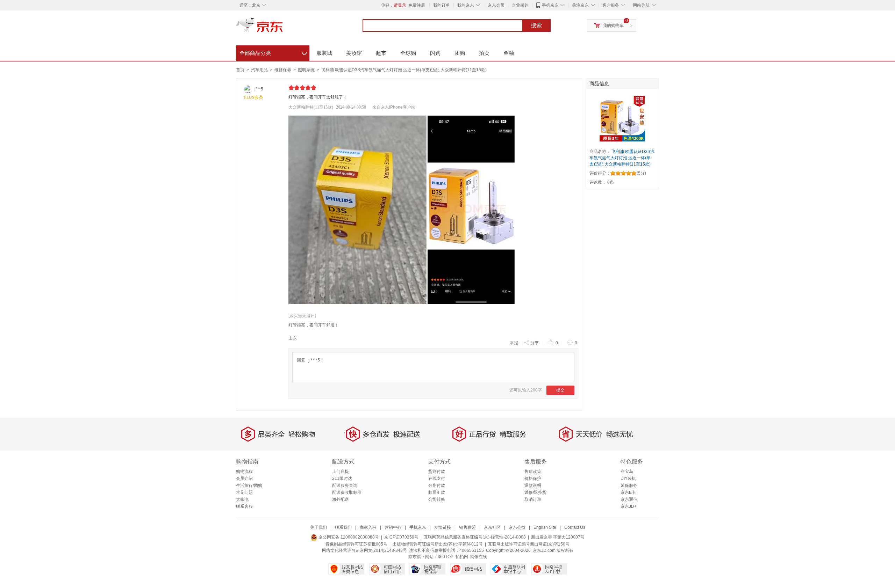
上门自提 (340, 471)
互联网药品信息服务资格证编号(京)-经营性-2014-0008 (475, 537)
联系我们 (343, 527)
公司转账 (436, 499)
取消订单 (532, 499)
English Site (545, 527)
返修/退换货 (535, 492)
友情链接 (442, 527)
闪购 (435, 53)
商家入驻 (368, 527)
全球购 (408, 53)
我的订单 (441, 5)
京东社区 (492, 527)
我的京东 (465, 5)
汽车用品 (260, 69)
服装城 (324, 53)
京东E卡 (628, 492)
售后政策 (532, 471)
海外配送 (340, 499)
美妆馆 (354, 53)
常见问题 (244, 492)
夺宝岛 (627, 471)
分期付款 (436, 485)
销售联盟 (467, 527)
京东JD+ (629, 506)
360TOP (445, 556)
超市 (381, 53)
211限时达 (342, 478)
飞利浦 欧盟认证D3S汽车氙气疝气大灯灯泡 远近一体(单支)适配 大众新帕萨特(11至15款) (404, 69)
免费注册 (416, 5)
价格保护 (532, 478)
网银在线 (478, 556)
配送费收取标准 (346, 492)
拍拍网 (462, 556)
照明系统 (307, 69)
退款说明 (532, 485)
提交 (560, 390)
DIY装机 (628, 478)
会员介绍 (244, 478)
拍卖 (484, 53)
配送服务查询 (344, 485)
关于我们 (318, 527)
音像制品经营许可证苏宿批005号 (356, 544)
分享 (534, 343)
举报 (514, 343)
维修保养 (283, 69)
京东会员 (496, 5)
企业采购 (520, 5)
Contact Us (574, 527)
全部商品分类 (273, 52)
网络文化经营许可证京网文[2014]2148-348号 (364, 550)
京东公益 (517, 527)
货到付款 (436, 471)
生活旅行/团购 (249, 485)
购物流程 (244, 471)
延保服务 (629, 485)
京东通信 (629, 499)
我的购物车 (613, 25)
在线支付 (436, 478)
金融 (508, 53)
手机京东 (550, 5)
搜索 (536, 25)
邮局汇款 (436, 492)
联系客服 (244, 506)
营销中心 (393, 527)
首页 (240, 69)
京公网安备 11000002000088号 (348, 537)
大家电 (242, 499)
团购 (459, 53)
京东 (283, 27)
